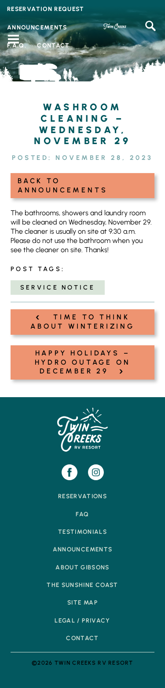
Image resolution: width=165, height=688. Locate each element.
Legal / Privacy (82, 620)
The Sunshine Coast (82, 584)
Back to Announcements (62, 185)
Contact (82, 637)
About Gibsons (82, 567)
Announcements (83, 549)
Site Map (82, 602)
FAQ (82, 514)
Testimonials (82, 531)
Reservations (82, 496)
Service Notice (57, 287)
